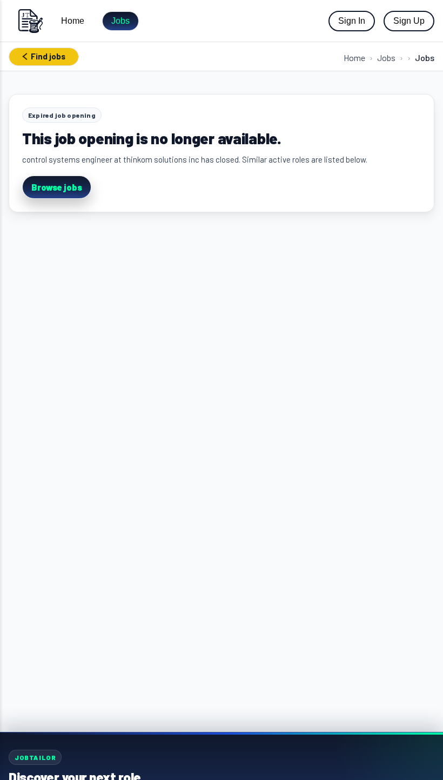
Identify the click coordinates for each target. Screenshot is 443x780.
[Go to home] (30, 21)
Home (72, 20)
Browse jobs (56, 187)
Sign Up (409, 20)
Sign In (351, 20)
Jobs (120, 20)
